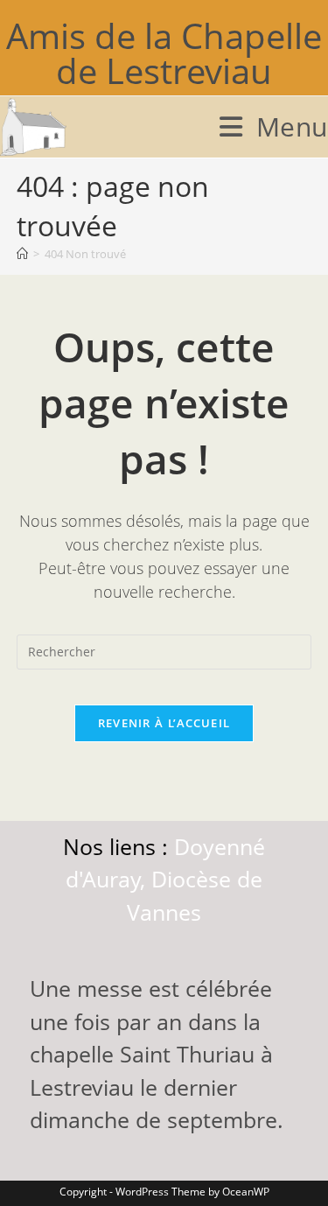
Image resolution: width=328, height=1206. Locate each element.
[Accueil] (22, 254)
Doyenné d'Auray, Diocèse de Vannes (165, 879)
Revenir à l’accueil (164, 723)
